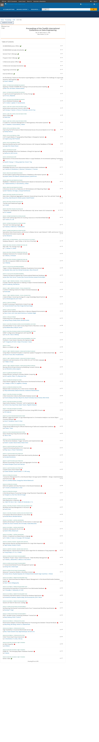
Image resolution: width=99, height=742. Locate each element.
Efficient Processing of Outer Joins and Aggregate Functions (20, 462)
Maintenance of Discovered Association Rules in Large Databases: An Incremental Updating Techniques (33, 158)
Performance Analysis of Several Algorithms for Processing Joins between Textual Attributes (30, 622)
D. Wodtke (6, 559)
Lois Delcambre (8, 369)
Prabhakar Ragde (31, 313)
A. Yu (31, 502)
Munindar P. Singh (9, 610)
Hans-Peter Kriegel (19, 306)
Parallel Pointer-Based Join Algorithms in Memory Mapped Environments (24, 311)
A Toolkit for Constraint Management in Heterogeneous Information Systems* (26, 122)
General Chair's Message (10, 54)
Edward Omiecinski (19, 390)
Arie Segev (15, 190)
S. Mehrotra (13, 226)
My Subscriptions (8, 9)
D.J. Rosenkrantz (13, 487)
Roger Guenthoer (43, 574)
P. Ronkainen (27, 169)
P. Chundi (6, 487)
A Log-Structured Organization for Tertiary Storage (18, 94)
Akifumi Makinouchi (28, 480)
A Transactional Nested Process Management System (18, 565)
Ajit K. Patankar (8, 190)
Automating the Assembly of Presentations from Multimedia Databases (24, 588)
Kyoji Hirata (15, 405)
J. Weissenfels (13, 559)
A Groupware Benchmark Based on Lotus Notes (16, 514)
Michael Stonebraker (23, 270)
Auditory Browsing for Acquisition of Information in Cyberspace (21, 522)
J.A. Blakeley (7, 263)
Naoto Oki (6, 523)
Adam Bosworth (13, 198)
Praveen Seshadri (8, 471)
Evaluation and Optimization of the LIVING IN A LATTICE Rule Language (23, 360)
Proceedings (8, 20)
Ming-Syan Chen (22, 376)
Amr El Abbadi (26, 574)
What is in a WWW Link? (10, 347)
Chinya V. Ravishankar (17, 450)
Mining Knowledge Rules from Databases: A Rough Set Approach (21, 151)
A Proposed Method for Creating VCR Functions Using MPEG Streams (23, 410)
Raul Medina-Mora (9, 327)
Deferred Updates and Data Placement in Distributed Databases (21, 486)
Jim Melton (7, 646)
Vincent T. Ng (28, 162)
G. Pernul (18, 110)
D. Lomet (15, 638)
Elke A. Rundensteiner (18, 354)
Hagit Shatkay (7, 545)
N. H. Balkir (7, 538)
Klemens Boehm (20, 88)
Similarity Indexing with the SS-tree (13, 529)
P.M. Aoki (10, 502)
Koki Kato (15, 397)
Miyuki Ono (21, 397)
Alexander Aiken (8, 270)
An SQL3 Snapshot (8, 644)
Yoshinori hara (8, 405)
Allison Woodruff (34, 270)
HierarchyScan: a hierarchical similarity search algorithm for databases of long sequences (29, 550)
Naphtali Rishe (26, 624)
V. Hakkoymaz (14, 590)
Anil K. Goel (14, 313)
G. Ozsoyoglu (18, 538)
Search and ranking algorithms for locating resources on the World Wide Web (25, 217)
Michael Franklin (25, 320)
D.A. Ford (6, 95)
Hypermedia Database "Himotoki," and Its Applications (19, 403)
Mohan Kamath (34, 574)
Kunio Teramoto (14, 523)
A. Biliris (12, 383)
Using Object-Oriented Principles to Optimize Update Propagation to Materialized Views (28, 353)
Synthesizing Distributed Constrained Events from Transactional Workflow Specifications (29, 608)
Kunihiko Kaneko (12, 480)
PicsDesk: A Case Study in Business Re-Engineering (17, 340)
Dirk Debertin (15, 176)
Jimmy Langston (17, 369)
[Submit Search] (93, 9)
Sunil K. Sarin (7, 509)
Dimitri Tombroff (16, 617)
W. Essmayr (7, 110)
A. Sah (14, 502)
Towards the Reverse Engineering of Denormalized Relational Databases (24, 275)
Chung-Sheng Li (8, 552)
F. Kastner (13, 110)
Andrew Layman (22, 198)
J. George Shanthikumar (24, 190)
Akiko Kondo (46, 397)
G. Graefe (6, 205)
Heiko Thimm (7, 583)
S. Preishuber (24, 110)
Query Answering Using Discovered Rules (15, 433)
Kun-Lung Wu (7, 376)
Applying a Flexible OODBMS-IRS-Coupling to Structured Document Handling (25, 86)
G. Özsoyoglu (7, 590)
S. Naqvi (19, 342)
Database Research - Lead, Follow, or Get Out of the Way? (19, 241)
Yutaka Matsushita (32, 523)
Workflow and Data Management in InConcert (16, 507)
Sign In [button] (95, 1)
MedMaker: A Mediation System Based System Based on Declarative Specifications (26, 182)
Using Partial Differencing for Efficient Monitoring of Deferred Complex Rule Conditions (28, 426)
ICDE (14, 20)
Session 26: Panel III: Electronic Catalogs (14, 602)
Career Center (21, 1)
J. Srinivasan (13, 255)
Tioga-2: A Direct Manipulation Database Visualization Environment (22, 268)
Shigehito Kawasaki (32, 405)
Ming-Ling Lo (7, 450)
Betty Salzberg (8, 617)
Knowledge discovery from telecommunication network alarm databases (24, 167)
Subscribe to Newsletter (39, 1)
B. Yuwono (7, 219)
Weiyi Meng (7, 624)
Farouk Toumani (17, 277)
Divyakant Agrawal (17, 574)
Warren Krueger (22, 495)
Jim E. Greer (19, 298)
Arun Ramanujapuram (9, 298)
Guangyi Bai (20, 480)
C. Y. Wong (16, 162)
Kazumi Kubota (38, 397)
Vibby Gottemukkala (9, 390)
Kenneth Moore (8, 516)
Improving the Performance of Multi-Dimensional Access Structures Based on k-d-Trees (28, 130)
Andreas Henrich (8, 131)
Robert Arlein (24, 442)
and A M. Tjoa (31, 110)
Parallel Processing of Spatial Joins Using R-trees (17, 304)
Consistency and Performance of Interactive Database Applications (22, 595)
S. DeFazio (6, 255)
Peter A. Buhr (7, 313)
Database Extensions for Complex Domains (15, 254)
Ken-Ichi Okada (22, 523)
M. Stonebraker (26, 502)
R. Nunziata (24, 342)
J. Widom (23, 124)
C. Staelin (19, 502)
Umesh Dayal (14, 566)
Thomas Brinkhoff (9, 306)
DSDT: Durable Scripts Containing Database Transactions (19, 615)
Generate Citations (7, 22)
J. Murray (20, 638)
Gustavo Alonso (8, 574)
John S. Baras (38, 597)
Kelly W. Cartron (18, 327)
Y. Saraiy (29, 342)
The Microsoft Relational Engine (12, 203)
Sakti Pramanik (16, 138)
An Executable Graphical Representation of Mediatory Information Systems (25, 174)
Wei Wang (13, 624)
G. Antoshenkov (8, 638)
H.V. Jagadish (18, 383)
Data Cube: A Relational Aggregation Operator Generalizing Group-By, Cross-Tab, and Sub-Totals (31, 196)
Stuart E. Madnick (8, 81)
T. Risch (11, 428)
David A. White (7, 531)
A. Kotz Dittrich (27, 559)
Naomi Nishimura (22, 313)
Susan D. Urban (18, 421)
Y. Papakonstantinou (9, 183)
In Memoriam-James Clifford (11, 62)
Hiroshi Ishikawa (8, 397)
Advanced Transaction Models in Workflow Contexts (18, 572)
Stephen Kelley (20, 597)
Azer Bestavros (8, 235)
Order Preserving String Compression (14, 637)
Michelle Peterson (17, 516)
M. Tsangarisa (7, 342)
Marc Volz (6, 88)
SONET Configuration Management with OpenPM (17, 333)
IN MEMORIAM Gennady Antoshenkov (13, 50)
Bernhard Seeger (28, 306)
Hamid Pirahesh (30, 198)
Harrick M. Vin (31, 631)
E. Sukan (12, 538)
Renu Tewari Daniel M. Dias (11, 631)
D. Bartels (6, 653)
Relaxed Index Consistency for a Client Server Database (19, 389)
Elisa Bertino (16, 284)
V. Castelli (19, 552)
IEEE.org (4, 1)
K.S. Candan (7, 103)
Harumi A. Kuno (8, 354)
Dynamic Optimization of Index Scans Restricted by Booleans (20, 455)
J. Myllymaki (12, 95)
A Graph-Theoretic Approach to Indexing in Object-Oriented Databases (23, 282)
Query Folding (7, 115)
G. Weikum (20, 559)
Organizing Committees (10, 70)
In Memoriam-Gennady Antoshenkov (13, 66)
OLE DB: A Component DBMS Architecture (15, 261)
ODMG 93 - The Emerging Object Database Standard (18, 651)
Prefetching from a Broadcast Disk (13, 318)
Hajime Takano (22, 405)
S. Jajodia (13, 103)
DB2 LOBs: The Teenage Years (11, 246)
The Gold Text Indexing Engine (11, 225)
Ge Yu (5, 480)
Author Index (6, 658)
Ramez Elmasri (14, 146)
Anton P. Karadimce (9, 421)
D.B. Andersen (7, 412)
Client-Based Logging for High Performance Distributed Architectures (23, 381)
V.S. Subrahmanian (20, 103)
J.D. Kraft (21, 590)
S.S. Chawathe (7, 124)
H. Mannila (21, 169)
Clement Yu (19, 624)
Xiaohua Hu (7, 153)
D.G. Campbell (7, 212)
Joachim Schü (33, 176)
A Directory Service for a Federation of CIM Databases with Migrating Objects (25, 189)
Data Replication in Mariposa (11, 500)
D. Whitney (16, 334)
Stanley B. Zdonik (16, 545)
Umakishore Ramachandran (32, 390)
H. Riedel (6, 361)
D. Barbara (7, 226)
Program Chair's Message (10, 58)
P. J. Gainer (13, 248)
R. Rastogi (24, 383)
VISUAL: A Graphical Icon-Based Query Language (17, 536)
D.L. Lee (12, 219)
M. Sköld (6, 428)
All (45, 9)
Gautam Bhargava (8, 464)
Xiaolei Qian (7, 117)
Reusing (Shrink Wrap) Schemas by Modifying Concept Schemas (21, 367)
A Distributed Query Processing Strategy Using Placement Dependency (23, 493)
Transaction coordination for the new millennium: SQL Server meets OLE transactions (28, 210)
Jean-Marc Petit (8, 277)
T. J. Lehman (7, 248)
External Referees (8, 74)
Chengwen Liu (7, 495)
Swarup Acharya (8, 320)
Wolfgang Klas (15, 583)
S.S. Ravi (20, 487)
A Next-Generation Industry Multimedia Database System (19, 396)
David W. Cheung (8, 162)
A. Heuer (11, 361)
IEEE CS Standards (12, 1)
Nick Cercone (14, 153)
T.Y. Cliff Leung (26, 471)
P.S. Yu (14, 552)
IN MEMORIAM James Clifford (11, 46)
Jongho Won (7, 146)
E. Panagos (7, 383)
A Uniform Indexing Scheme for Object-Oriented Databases (20, 290)
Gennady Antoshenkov (10, 457)
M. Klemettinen (14, 169)
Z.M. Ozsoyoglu (26, 538)
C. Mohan (50, 574)
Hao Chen (14, 495)
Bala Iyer (22, 464)
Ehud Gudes (7, 291)
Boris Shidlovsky (8, 284)
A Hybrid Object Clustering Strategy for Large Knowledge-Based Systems (24, 297)
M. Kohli (14, 342)
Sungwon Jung (8, 138)
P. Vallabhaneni (21, 226)
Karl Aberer (13, 88)
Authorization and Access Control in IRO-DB (15, 108)
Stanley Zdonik (16, 320)
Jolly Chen (15, 270)
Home (2, 20)
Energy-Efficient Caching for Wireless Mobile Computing (19, 374)
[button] (91, 1)
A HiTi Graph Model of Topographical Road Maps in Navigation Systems (24, 137)
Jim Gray (6, 198)
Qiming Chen (7, 566)
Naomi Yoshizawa (29, 397)
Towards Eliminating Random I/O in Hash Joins (16, 448)
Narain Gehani (17, 442)
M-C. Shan (10, 334)
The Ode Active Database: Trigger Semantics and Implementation (22, 441)
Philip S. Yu (14, 376)
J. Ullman (26, 183)
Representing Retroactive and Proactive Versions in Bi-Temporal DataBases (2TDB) (27, 144)
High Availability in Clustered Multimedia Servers (17, 630)
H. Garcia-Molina (16, 124)
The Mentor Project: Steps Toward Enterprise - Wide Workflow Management (25, 557)
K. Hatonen (7, 169)
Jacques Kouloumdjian (39, 277)
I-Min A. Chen (7, 435)
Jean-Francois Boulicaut (27, 277)
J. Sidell (6, 502)
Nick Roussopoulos (30, 597)
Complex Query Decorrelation (11, 469)
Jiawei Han (21, 162)
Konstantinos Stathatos (10, 597)
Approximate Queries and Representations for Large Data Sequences (23, 543)
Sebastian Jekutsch (24, 176)
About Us (29, 1)
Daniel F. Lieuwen (8, 442)
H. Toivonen (35, 169)
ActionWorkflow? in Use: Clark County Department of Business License (23, 326)
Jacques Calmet (8, 176)
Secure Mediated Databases (11, 101)
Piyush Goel (17, 464)
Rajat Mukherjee (23, 631)
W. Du (5, 334)
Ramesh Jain (15, 531)
